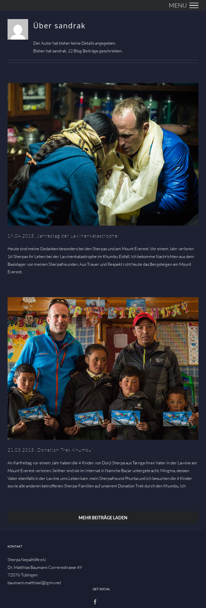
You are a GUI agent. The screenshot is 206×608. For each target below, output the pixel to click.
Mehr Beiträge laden (103, 517)
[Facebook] (95, 601)
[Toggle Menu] (193, 5)
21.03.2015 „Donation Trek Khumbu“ (103, 369)
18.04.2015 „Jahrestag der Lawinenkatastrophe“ (103, 154)
